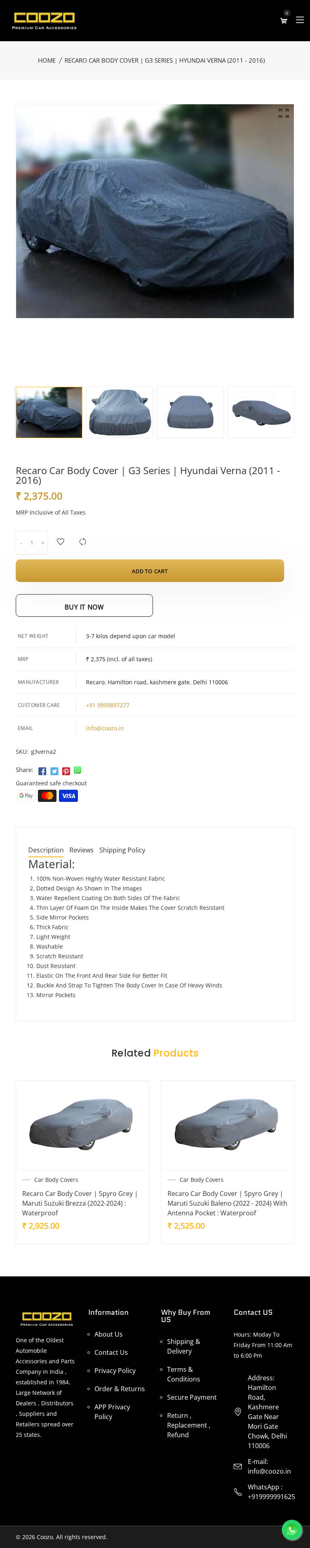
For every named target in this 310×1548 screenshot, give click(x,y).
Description (46, 850)
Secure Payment (192, 1397)
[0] (284, 20)
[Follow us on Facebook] (42, 771)
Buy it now (84, 607)
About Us (108, 1334)
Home (47, 60)
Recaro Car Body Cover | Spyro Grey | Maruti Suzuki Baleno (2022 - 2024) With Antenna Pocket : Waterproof (227, 1203)
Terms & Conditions (183, 1374)
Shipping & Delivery (183, 1346)
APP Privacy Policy (112, 1411)
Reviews (81, 850)
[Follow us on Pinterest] (66, 771)
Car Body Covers (56, 1180)
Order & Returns (119, 1388)
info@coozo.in (105, 728)
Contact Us (111, 1352)
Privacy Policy (115, 1370)
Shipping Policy (122, 850)
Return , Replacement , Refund (188, 1425)
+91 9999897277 (108, 705)
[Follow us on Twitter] (54, 771)
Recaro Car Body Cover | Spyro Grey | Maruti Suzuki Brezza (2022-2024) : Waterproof (80, 1203)
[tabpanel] (49, 412)
